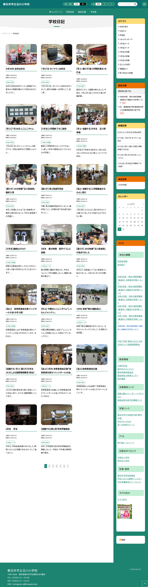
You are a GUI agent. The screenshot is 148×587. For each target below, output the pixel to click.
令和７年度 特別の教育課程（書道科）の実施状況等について (130, 319)
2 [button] (49, 466)
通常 (70, 4)
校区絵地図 (122, 261)
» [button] (67, 466)
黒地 (83, 4)
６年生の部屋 (124, 60)
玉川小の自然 (125, 64)
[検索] (135, 4)
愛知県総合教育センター (128, 375)
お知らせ (123, 31)
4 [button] (56, 466)
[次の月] (143, 204)
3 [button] (53, 466)
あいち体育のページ (126, 424)
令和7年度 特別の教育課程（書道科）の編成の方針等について (130, 309)
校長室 (122, 35)
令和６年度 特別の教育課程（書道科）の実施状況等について (130, 299)
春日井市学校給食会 (126, 475)
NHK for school (124, 421)
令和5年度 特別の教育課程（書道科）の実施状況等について (130, 280)
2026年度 (123, 184)
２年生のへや (124, 43)
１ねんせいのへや (126, 39)
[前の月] (118, 204)
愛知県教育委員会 (125, 372)
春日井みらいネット (125, 369)
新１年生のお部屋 (126, 73)
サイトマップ (136, 569)
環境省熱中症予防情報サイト (129, 400)
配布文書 (82, 11)
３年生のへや (124, 47)
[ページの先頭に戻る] (145, 584)
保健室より (124, 68)
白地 (76, 4)
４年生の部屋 (124, 51)
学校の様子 (124, 26)
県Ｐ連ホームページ (125, 442)
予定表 (93, 11)
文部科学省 (122, 365)
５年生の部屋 (124, 56)
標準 (98, 4)
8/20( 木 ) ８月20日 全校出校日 (129, 132)
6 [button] (64, 466)
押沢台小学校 (123, 460)
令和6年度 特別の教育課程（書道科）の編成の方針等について (130, 289)
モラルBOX (122, 499)
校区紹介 (121, 264)
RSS (123, 539)
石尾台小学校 (123, 457)
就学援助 (121, 378)
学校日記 (70, 11)
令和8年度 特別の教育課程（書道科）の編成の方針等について (131, 99)
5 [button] (60, 466)
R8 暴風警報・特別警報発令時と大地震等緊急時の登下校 (131, 109)
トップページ (57, 11)
